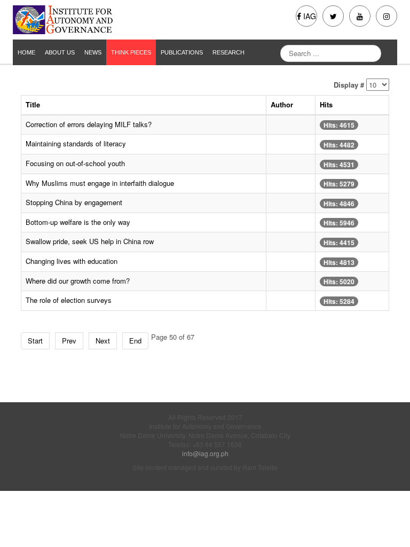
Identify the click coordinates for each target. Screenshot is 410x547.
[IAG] (105, 19)
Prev (69, 340)
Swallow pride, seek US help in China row (90, 241)
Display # (349, 85)
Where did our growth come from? (78, 281)
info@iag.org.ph (205, 453)
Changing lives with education (71, 261)
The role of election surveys (69, 300)
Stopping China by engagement (74, 202)
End (135, 340)
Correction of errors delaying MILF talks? (89, 124)
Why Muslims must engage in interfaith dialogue (100, 183)
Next (103, 340)
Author (282, 104)
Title (33, 104)
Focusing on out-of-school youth (75, 163)
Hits (326, 104)
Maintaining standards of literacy (76, 143)
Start (35, 340)
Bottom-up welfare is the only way (78, 222)
